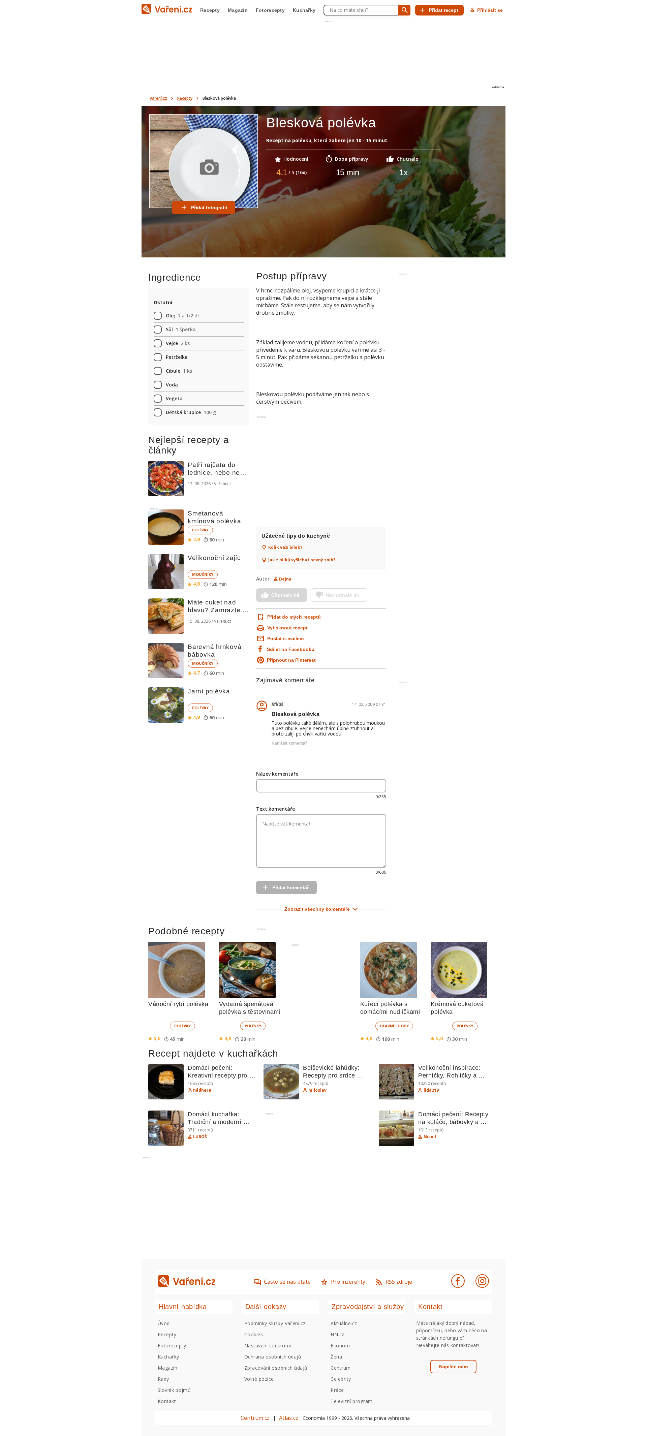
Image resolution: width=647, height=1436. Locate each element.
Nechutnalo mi (342, 595)
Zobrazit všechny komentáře (317, 909)
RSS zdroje (399, 1281)
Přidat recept (443, 10)
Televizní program (351, 1401)
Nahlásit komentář (289, 743)
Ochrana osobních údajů (273, 1356)
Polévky (200, 529)
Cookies (253, 1334)
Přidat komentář (290, 887)
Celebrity (341, 1379)
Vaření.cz (158, 98)
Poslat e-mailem (285, 638)
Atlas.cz (288, 1418)
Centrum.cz (255, 1418)
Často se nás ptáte (287, 1281)
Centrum (340, 1368)
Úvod (164, 1323)
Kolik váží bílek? (285, 547)
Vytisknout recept (287, 627)
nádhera (202, 1090)
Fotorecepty (270, 10)
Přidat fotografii (209, 207)
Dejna (285, 579)
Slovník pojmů (174, 1390)
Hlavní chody (394, 1025)
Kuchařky (304, 10)
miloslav (317, 1090)
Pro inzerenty (348, 1281)
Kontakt (167, 1401)
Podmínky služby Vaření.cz (275, 1323)
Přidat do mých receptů (293, 617)
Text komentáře (275, 809)
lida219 (431, 1090)
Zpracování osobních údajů (276, 1368)
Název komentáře (277, 774)
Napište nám (453, 1366)
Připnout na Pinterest (291, 660)
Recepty (210, 10)
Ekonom (340, 1345)
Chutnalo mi (285, 595)
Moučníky (202, 574)
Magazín (238, 10)
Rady (163, 1379)
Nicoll (430, 1137)
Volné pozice (259, 1379)
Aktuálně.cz (344, 1323)
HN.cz (337, 1334)
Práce (337, 1390)
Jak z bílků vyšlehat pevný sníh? (301, 560)
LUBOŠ (200, 1137)
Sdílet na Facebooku (290, 649)
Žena (336, 1356)
